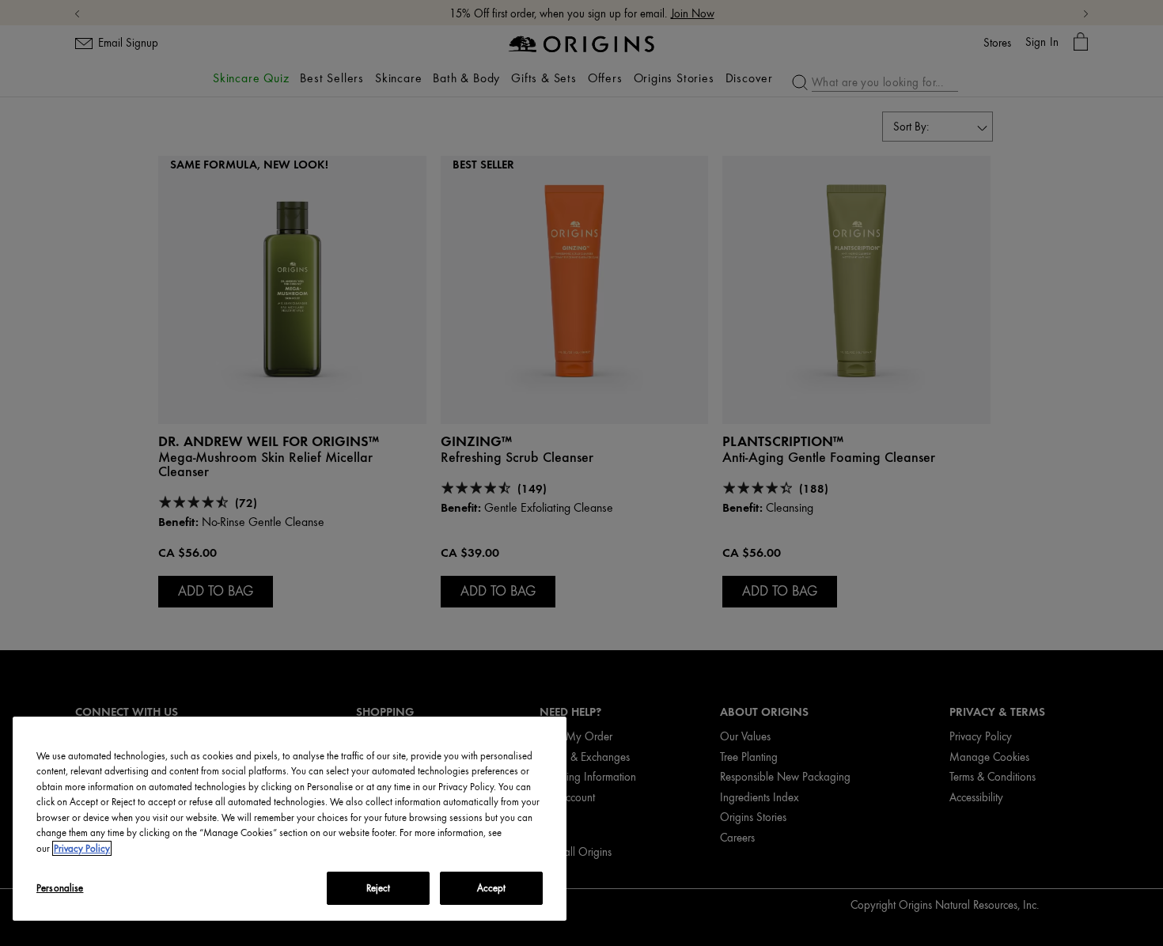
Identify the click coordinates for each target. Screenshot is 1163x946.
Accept (491, 888)
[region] (289, 819)
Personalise (59, 888)
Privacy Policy (82, 848)
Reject (378, 888)
